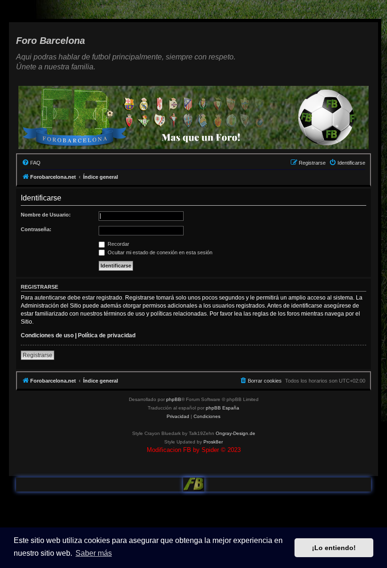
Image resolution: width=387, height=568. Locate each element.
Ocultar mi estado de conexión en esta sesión (159, 252)
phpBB (173, 399)
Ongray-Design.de (235, 433)
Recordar (117, 244)
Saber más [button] (94, 553)
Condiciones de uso (47, 335)
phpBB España (222, 407)
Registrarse (37, 355)
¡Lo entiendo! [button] (334, 547)
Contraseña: (36, 229)
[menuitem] (31, 162)
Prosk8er (213, 441)
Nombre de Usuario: (46, 214)
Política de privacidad (106, 335)
